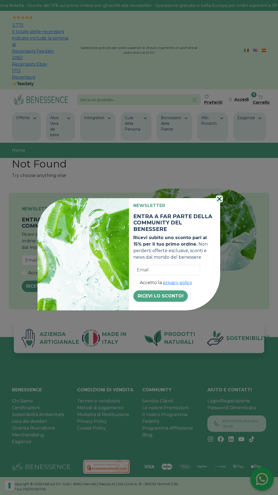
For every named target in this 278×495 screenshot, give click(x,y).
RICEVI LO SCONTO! (161, 296)
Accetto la (166, 282)
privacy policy (177, 282)
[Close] (219, 198)
